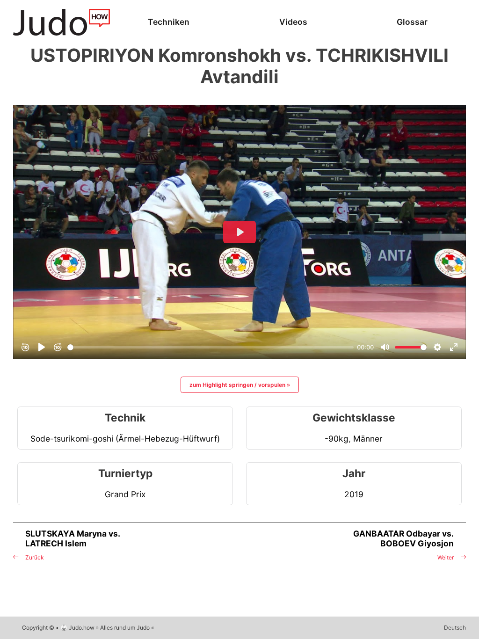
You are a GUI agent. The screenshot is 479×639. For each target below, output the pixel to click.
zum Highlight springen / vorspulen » (239, 384)
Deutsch (455, 627)
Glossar (412, 22)
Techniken (168, 22)
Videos (293, 22)
